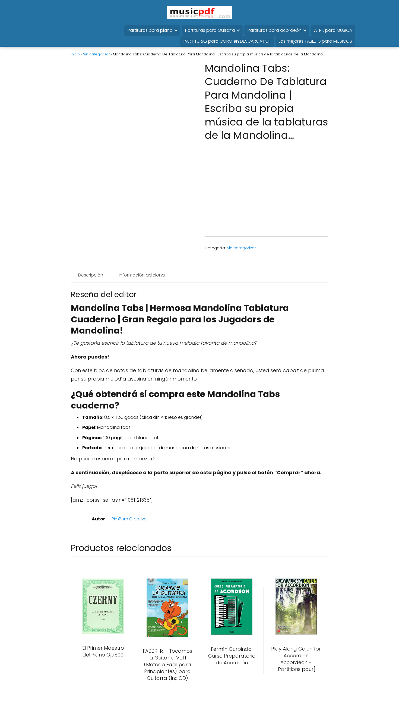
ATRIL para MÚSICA (333, 30)
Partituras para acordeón (275, 30)
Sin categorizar (96, 54)
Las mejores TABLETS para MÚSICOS (315, 41)
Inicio (75, 54)
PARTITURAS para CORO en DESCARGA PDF (227, 41)
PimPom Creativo (129, 519)
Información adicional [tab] (142, 275)
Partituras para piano (150, 30)
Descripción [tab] (90, 275)
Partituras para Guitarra (210, 30)
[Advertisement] (265, 185)
